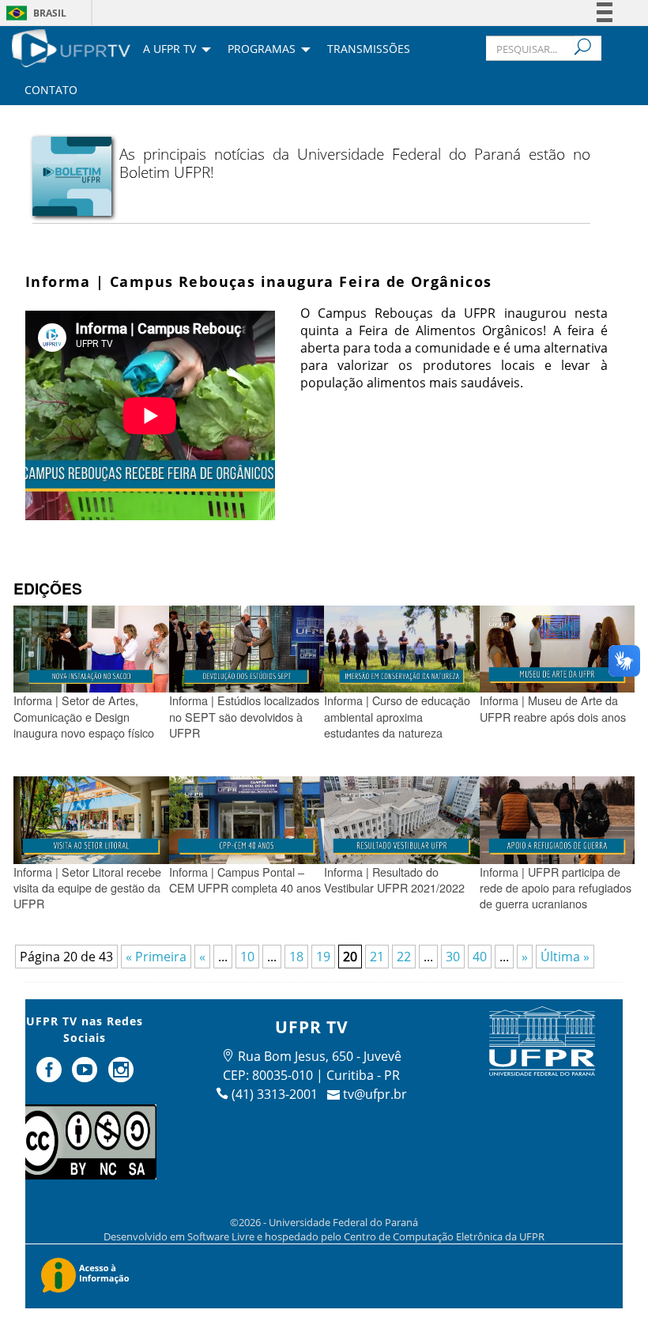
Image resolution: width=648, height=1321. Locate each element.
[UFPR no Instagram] (121, 1076)
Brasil (49, 13)
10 (247, 956)
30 (453, 956)
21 (377, 956)
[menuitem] (71, 46)
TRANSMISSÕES (368, 49)
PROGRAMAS (262, 49)
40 (480, 956)
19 (323, 956)
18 (296, 956)
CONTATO (50, 91)
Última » (565, 956)
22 (404, 956)
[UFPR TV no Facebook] (50, 1076)
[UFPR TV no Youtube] (86, 1076)
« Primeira (156, 956)
